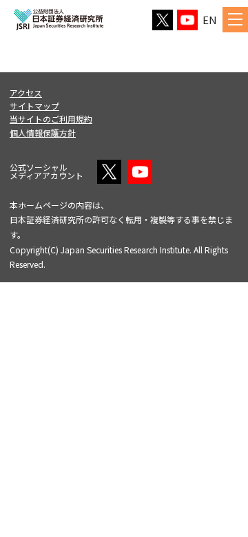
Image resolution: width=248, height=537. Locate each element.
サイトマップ (34, 106)
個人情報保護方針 (43, 132)
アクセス (26, 92)
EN (210, 19)
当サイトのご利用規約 (51, 119)
